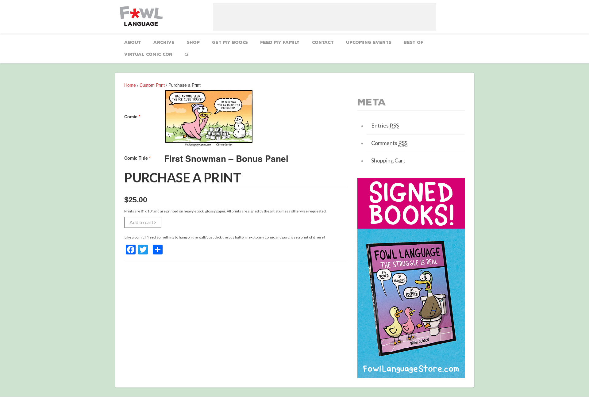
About (132, 42)
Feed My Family (280, 42)
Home (130, 85)
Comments (389, 142)
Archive (164, 42)
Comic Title (137, 158)
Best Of (413, 42)
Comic (132, 116)
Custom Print (152, 85)
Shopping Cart (388, 160)
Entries (385, 125)
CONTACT (323, 42)
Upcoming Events (368, 42)
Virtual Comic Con (148, 54)
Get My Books (230, 42)
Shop (193, 42)
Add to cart (141, 222)
